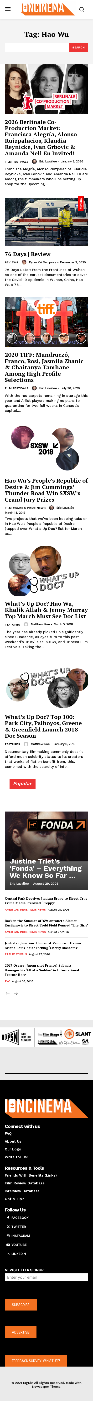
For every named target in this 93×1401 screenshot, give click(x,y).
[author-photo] (35, 161)
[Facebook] (8, 1218)
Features (12, 624)
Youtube (19, 1245)
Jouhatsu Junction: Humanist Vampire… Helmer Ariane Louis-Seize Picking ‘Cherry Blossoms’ (43, 945)
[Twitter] (8, 1227)
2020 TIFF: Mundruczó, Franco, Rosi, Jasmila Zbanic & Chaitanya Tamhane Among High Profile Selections (44, 367)
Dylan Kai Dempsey (42, 262)
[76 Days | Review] (46, 221)
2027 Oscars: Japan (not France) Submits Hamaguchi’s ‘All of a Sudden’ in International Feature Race (42, 970)
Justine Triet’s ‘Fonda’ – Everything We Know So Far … (46, 868)
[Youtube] (8, 1245)
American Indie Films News (25, 909)
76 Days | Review (28, 254)
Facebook (20, 1218)
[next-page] (15, 994)
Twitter (18, 1227)
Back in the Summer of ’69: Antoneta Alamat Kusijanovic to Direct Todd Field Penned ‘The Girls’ (46, 923)
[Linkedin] (8, 1254)
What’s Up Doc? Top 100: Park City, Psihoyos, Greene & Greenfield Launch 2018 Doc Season (43, 726)
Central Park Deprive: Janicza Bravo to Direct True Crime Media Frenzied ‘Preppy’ (46, 900)
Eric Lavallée (48, 161)
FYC (7, 981)
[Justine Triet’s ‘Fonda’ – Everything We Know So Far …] (46, 836)
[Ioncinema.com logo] (48, 8)
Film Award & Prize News (25, 508)
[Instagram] (8, 1236)
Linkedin (18, 1254)
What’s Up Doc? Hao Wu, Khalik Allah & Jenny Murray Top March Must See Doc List (46, 610)
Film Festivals (16, 161)
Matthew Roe (40, 624)
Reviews (11, 262)
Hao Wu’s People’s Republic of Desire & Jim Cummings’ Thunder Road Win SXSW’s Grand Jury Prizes (46, 490)
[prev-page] (8, 994)
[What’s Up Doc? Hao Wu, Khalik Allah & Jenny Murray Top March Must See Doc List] (46, 571)
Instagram (20, 1236)
